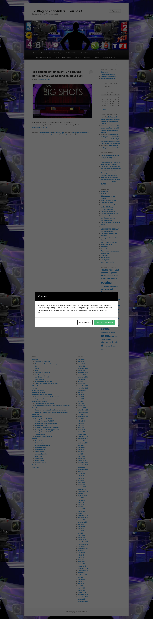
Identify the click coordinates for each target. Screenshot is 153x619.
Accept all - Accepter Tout (104, 322)
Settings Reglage (85, 322)
